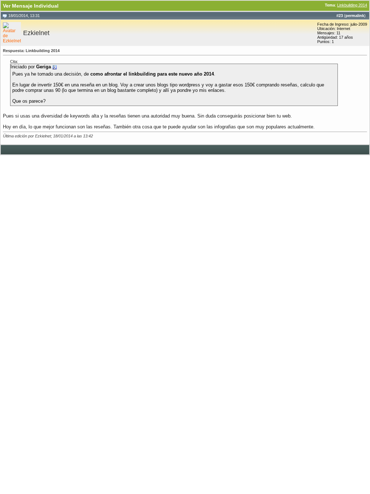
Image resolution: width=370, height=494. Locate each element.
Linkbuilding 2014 (352, 5)
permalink (354, 15)
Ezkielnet (36, 33)
